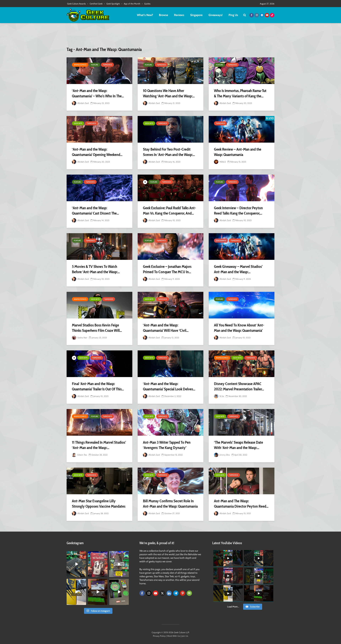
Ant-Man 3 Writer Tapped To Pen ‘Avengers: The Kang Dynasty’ (167, 445)
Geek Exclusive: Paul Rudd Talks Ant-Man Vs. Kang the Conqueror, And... (169, 210)
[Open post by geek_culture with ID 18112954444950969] (119, 564)
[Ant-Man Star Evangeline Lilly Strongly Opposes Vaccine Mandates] (99, 481)
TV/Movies (107, 65)
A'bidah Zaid (83, 103)
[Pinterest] (182, 593)
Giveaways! (216, 15)
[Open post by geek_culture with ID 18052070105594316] (76, 564)
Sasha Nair (82, 337)
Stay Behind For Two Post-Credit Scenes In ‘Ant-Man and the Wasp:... (169, 152)
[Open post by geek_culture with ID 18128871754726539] (76, 592)
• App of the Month (130, 3)
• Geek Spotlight (112, 3)
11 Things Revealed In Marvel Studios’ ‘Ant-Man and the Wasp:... (99, 445)
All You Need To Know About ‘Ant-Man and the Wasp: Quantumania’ (239, 328)
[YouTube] (155, 593)
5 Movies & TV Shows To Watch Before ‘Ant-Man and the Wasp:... (96, 269)
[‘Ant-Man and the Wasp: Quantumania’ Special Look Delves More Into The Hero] (170, 363)
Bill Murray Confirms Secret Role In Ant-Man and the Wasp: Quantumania (170, 504)
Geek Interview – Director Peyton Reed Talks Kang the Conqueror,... (238, 210)
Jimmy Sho (224, 454)
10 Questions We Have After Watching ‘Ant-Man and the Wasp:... (169, 93)
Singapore (196, 15)
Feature (94, 65)
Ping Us (233, 15)
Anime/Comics (80, 65)
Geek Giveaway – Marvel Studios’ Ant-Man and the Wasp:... (238, 269)
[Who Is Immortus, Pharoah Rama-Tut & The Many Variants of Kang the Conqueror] (241, 70)
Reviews (179, 15)
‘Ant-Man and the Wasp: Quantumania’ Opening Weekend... (97, 152)
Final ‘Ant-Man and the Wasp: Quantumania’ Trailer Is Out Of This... (98, 386)
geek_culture (76, 554)
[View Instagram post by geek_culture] (84, 575)
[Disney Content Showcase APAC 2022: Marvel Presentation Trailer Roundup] (241, 363)
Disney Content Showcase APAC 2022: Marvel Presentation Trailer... (239, 386)
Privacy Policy (159, 636)
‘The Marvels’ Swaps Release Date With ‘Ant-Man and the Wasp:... (238, 445)
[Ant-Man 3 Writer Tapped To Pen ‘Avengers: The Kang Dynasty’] (170, 422)
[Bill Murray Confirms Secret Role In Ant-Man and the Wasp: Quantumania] (170, 481)
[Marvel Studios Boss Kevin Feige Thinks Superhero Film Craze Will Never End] (99, 305)
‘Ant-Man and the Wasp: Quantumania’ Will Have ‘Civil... (165, 328)
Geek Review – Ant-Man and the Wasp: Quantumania (237, 152)
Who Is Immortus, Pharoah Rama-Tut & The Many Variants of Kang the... (240, 93)
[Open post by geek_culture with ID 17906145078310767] (97, 564)
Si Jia (221, 396)
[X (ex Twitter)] (162, 593)
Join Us (185, 636)
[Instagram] (148, 593)
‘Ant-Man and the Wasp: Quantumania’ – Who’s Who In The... (98, 93)
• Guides (146, 3)
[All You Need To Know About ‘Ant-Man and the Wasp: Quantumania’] (241, 305)
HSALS (222, 161)
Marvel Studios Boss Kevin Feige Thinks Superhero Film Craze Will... (97, 328)
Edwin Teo (82, 454)
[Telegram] (175, 593)
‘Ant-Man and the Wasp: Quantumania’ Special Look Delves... (169, 386)
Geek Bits (78, 123)
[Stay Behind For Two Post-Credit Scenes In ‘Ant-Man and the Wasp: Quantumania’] (170, 129)
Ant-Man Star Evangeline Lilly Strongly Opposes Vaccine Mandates (98, 504)
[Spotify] (189, 593)
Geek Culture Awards (76, 3)
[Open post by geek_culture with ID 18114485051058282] (119, 592)
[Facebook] (142, 593)
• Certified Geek (94, 3)
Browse (163, 15)
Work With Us (173, 636)
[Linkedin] (169, 593)
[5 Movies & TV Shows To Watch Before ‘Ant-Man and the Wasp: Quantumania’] (99, 246)
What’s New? (145, 15)
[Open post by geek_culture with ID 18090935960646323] (97, 592)
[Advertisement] (170, 36)
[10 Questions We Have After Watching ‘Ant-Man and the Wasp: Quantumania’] (170, 70)
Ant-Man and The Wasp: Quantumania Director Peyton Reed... (241, 504)
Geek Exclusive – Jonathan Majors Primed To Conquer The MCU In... (167, 269)
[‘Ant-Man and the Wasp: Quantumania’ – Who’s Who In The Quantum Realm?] (99, 70)
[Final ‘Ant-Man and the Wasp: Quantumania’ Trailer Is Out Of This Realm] (99, 363)
